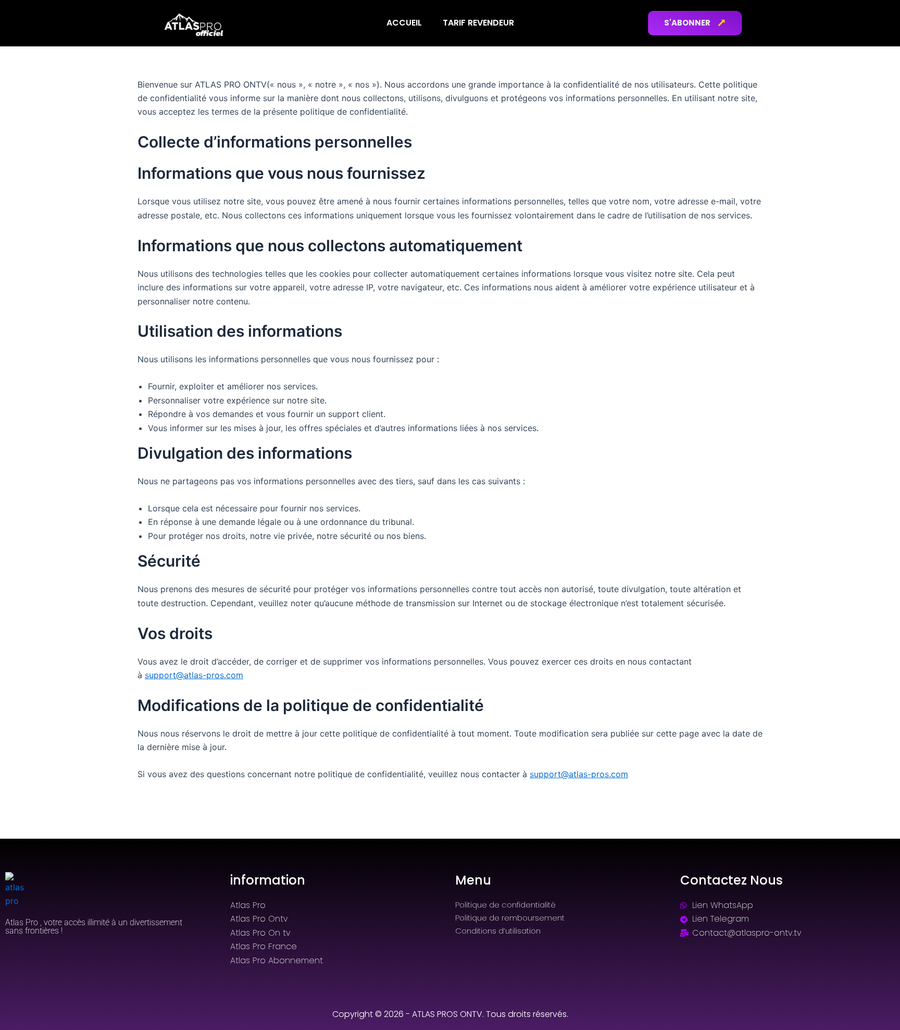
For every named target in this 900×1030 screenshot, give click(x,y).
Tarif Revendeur (478, 23)
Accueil (404, 23)
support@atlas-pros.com (194, 675)
